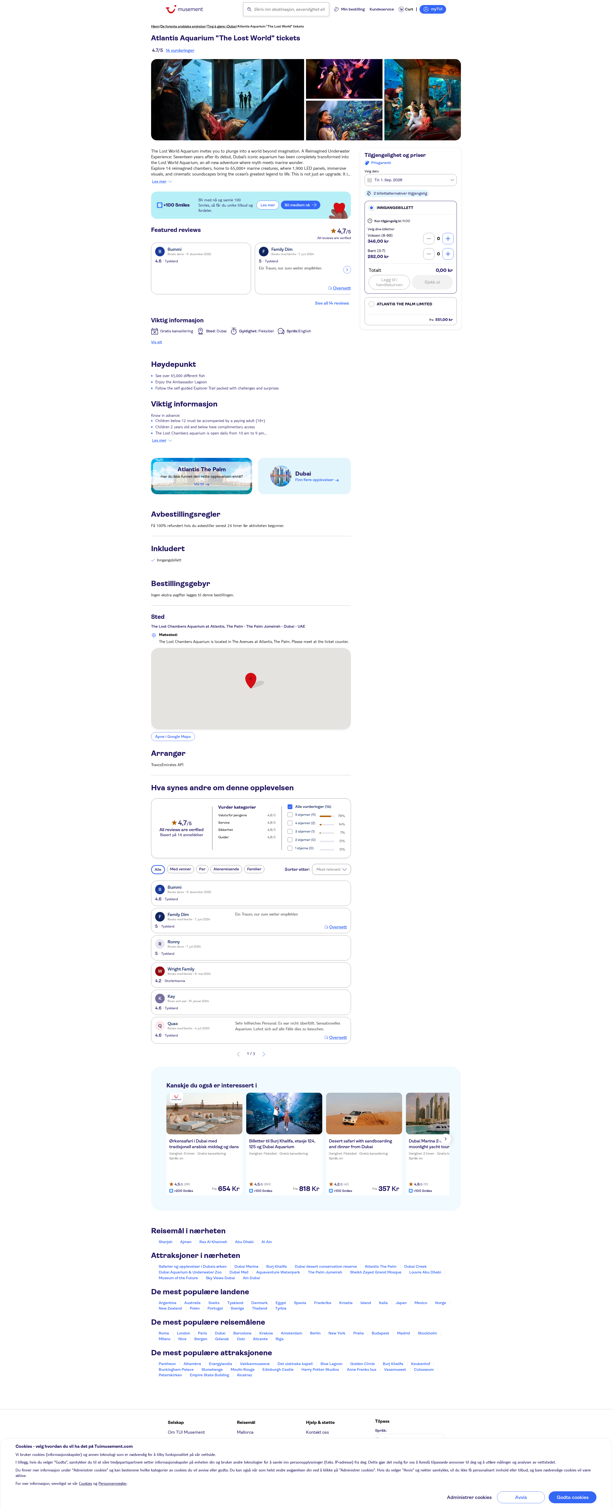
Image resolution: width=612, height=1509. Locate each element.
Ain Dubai (251, 1278)
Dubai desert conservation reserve (326, 1266)
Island (366, 1302)
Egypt (281, 1302)
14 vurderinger (180, 50)
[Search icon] (249, 9)
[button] (411, 207)
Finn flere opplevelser (314, 479)
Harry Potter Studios (320, 1369)
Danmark (259, 1302)
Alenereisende (226, 869)
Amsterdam (291, 1333)
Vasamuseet (395, 1369)
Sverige (237, 1308)
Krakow (266, 1333)
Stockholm (427, 1333)
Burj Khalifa (276, 1266)
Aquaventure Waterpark (278, 1272)
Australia (192, 1302)
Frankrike (322, 1302)
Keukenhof (420, 1363)
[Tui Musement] (188, 9)
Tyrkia (280, 1308)
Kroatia (346, 1302)
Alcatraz (244, 1375)
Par (202, 869)
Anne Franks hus (361, 1369)
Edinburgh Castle (278, 1369)
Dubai (303, 473)
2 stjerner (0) (305, 840)
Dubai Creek (415, 1266)
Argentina (167, 1302)
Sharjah (165, 1242)
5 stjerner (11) (305, 815)
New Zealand (170, 1308)
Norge (440, 1302)
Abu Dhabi (244, 1242)
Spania (300, 1302)
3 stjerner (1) (305, 831)
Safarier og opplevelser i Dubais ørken (193, 1266)
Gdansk (222, 1339)
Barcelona (242, 1333)
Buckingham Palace (176, 1369)
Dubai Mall (239, 1272)
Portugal (215, 1308)
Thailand (259, 1308)
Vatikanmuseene (255, 1363)
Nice (182, 1339)
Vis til (199, 484)
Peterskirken (170, 1375)
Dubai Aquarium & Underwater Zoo (190, 1272)
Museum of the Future (178, 1278)
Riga (280, 1339)
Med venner (180, 869)
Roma (164, 1333)
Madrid (403, 1333)
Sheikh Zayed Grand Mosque (375, 1272)
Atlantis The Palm (202, 469)
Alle (158, 869)
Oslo (241, 1339)
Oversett (342, 288)
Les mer (159, 181)
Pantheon (167, 1363)
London (183, 1333)
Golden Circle (362, 1363)
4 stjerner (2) (305, 823)
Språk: (381, 1430)
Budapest (380, 1333)
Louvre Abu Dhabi (425, 1272)
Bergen (200, 1339)
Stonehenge (212, 1369)
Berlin (315, 1333)
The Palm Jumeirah (325, 1272)
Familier (254, 869)
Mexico (421, 1302)
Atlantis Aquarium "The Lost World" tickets (270, 26)
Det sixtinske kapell (295, 1363)
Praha (358, 1333)
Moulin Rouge (243, 1369)
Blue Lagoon (331, 1363)
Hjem (155, 26)
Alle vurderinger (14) (313, 806)
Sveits (213, 1302)
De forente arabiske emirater (183, 26)
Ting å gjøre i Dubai (221, 26)
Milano (164, 1339)
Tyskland (235, 1302)
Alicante (260, 1339)
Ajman (185, 1242)
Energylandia (220, 1363)
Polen (195, 1308)
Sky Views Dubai (220, 1278)
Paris (202, 1333)
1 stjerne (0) (304, 848)
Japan (401, 1302)
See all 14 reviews (332, 303)
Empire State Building (209, 1375)
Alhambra (192, 1363)
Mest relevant (328, 869)
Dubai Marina (246, 1266)
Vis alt (156, 342)
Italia (383, 1302)
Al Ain (267, 1242)
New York (336, 1333)
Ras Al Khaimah (213, 1242)
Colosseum (424, 1369)
